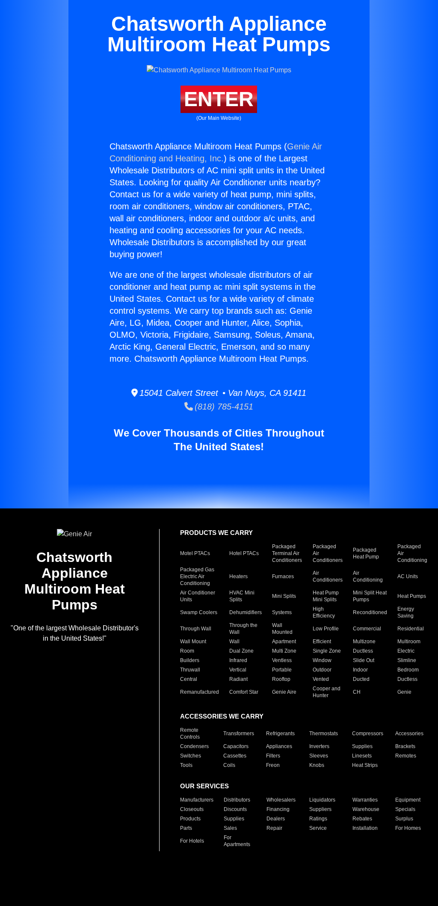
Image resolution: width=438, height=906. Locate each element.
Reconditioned (370, 612)
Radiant (238, 679)
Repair (274, 828)
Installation (365, 828)
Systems (282, 612)
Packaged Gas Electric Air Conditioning (197, 576)
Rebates (362, 819)
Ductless (363, 651)
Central (188, 679)
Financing (278, 809)
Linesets (362, 756)
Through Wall (195, 629)
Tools (186, 765)
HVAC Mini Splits (242, 596)
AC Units (407, 576)
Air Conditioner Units (197, 596)
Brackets (405, 746)
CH (357, 692)
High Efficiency (324, 612)
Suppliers (320, 809)
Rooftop (281, 679)
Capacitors (236, 746)
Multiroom (408, 642)
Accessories (409, 734)
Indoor (360, 670)
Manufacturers (196, 800)
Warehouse (365, 809)
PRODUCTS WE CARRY (216, 532)
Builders (189, 660)
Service (318, 828)
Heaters (238, 576)
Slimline (406, 660)
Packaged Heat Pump (366, 553)
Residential (410, 629)
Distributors (237, 800)
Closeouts (192, 809)
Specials (405, 809)
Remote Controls (190, 733)
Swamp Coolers (198, 612)
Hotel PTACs (244, 553)
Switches (190, 756)
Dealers (275, 819)
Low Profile (326, 629)
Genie (404, 692)
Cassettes (234, 756)
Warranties (365, 800)
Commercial (367, 629)
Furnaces (283, 576)
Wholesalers (281, 800)
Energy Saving (405, 612)
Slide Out (363, 660)
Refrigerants (280, 734)
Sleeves (318, 756)
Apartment (284, 642)
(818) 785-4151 (223, 406)
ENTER (219, 99)
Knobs (316, 765)
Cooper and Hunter (326, 692)
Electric (405, 651)
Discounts (235, 809)
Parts (186, 828)
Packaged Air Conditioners (328, 553)
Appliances (279, 746)
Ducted (361, 679)
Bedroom (408, 670)
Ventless (282, 660)
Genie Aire (284, 692)
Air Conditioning (368, 576)
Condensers (194, 746)
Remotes (405, 756)
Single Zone (327, 651)
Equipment (407, 800)
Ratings (318, 819)
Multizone (364, 642)
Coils (229, 765)
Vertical (237, 670)
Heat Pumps (411, 596)
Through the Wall (243, 628)
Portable (282, 670)
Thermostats (323, 734)
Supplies (362, 746)
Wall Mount (193, 642)
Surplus (404, 819)
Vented (321, 679)
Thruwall (190, 670)
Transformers (238, 734)
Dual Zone (241, 651)
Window (322, 660)
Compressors (367, 734)
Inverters (319, 746)
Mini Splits (284, 596)
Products (190, 819)
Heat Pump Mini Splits (326, 596)
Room (187, 651)
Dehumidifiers (245, 612)
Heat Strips (365, 765)
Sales (230, 828)
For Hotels (192, 841)
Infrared (238, 660)
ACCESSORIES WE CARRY (221, 716)
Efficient (322, 642)
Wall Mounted (282, 628)
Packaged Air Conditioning (412, 553)
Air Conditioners (328, 576)
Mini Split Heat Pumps (370, 596)
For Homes (408, 828)
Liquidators (322, 800)
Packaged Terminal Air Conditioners (287, 553)
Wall (234, 642)
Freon (273, 765)
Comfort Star (243, 692)
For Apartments (237, 841)
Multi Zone (284, 651)
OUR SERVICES (204, 786)
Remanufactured (199, 692)
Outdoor (322, 670)
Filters (273, 756)
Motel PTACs (195, 553)
